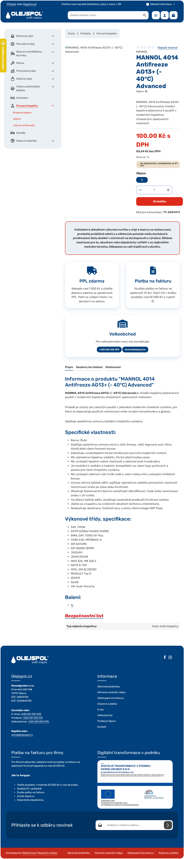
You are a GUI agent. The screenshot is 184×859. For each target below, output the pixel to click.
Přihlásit (11, 4)
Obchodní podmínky (108, 686)
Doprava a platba (107, 703)
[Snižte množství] (140, 190)
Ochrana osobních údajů (111, 692)
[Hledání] (145, 15)
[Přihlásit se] (168, 825)
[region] (97, 72)
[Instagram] (170, 657)
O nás (100, 709)
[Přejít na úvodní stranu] (24, 15)
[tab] (69, 367)
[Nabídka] (156, 15)
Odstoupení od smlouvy (110, 698)
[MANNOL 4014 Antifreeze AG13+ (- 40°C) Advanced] (97, 72)
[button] (53, 36)
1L (142, 179)
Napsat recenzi (168, 47)
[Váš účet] (165, 15)
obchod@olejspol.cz (135, 349)
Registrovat (29, 4)
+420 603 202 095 (109, 349)
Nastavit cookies (47, 853)
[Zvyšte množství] (168, 190)
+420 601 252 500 (30, 714)
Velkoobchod (104, 715)
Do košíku (159, 201)
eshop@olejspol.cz (22, 734)
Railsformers (29, 853)
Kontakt (101, 726)
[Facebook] (165, 657)
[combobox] (104, 15)
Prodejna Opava (106, 721)
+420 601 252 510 (32, 717)
